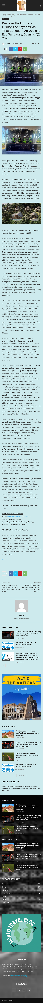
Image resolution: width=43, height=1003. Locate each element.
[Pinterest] (20, 49)
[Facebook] (11, 49)
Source (4, 560)
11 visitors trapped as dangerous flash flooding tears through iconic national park (27, 733)
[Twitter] (15, 49)
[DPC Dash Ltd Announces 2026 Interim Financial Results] (8, 646)
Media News (10, 14)
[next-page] (6, 665)
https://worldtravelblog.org (21, 618)
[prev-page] (3, 665)
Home (4, 14)
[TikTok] (24, 990)
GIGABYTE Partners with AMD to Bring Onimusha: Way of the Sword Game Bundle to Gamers (28, 634)
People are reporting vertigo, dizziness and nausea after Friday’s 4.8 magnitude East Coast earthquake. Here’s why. (21, 788)
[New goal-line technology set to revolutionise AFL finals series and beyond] (8, 757)
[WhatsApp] (25, 49)
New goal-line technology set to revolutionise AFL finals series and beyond (27, 755)
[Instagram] (19, 990)
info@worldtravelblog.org (18, 976)
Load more (21, 775)
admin (8, 43)
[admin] (3, 44)
